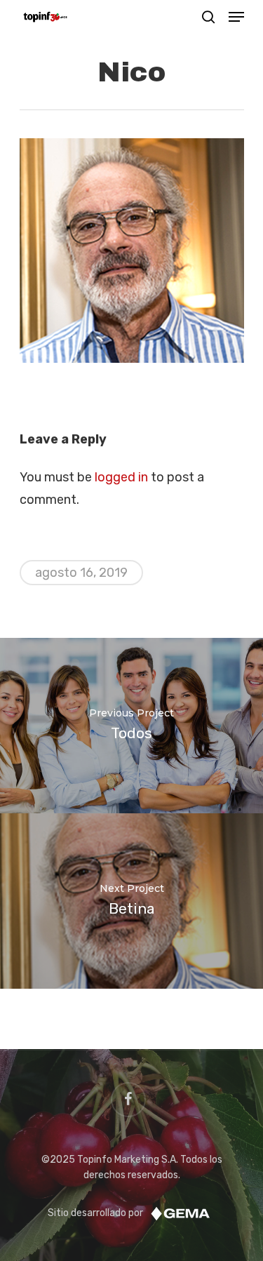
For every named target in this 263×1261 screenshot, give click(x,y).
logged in (121, 477)
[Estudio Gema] (180, 1213)
